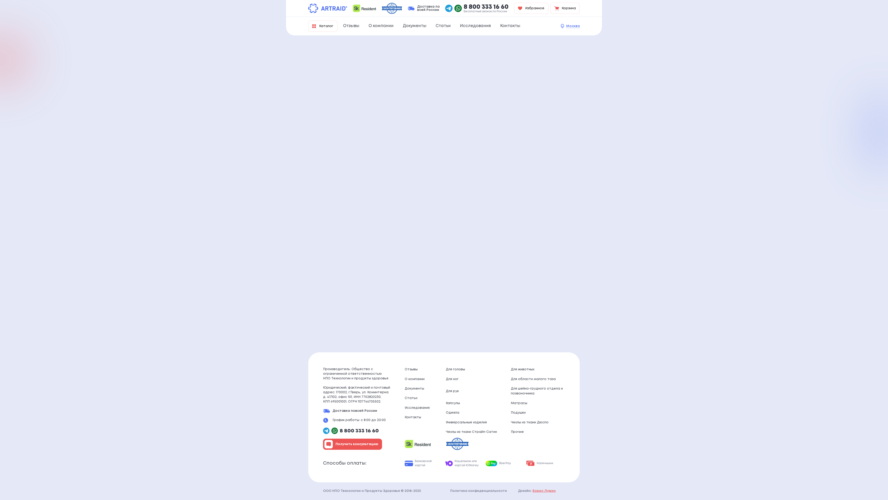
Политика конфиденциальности (478, 491)
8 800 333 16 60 (486, 7)
